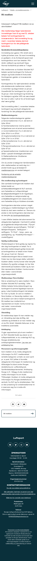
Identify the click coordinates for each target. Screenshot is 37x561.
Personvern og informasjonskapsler (18, 530)
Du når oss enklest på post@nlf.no (18, 488)
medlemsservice (7, 170)
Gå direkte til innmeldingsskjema (14, 50)
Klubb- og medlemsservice (19, 10)
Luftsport (5, 10)
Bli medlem (8, 413)
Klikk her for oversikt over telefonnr (18, 498)
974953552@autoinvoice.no (18, 516)
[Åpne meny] (33, 3)
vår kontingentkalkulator (20, 215)
